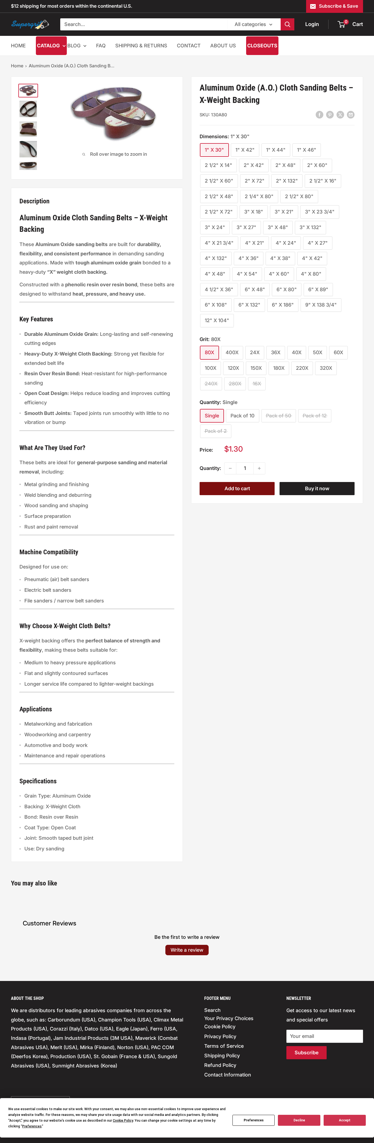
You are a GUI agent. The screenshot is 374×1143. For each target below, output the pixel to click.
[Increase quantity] (259, 468)
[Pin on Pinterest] (330, 114)
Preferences (254, 1120)
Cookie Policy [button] (123, 1120)
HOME (18, 45)
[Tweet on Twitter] (340, 114)
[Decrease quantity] (230, 468)
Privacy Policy (220, 1036)
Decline (299, 1120)
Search (212, 1010)
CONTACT (189, 45)
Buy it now (317, 488)
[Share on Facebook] (319, 114)
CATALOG (48, 45)
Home (17, 65)
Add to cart (237, 488)
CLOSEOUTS (262, 45)
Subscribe (306, 1052)
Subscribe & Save (338, 6)
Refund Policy (220, 1065)
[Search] (287, 24)
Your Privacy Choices (229, 1018)
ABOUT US (223, 45)
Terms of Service (224, 1046)
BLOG (73, 45)
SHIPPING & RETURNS (141, 45)
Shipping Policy (222, 1055)
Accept (344, 1120)
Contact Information (227, 1075)
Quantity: (210, 468)
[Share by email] (351, 114)
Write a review (187, 950)
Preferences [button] (32, 1126)
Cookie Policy (219, 1026)
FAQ (101, 45)
